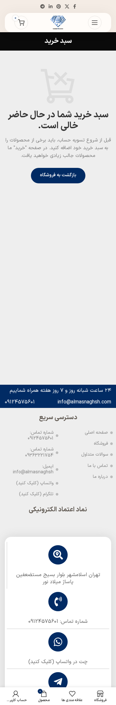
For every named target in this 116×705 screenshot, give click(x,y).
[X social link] (67, 6)
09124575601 (20, 402)
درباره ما (100, 476)
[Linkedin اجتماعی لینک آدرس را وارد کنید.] (50, 6)
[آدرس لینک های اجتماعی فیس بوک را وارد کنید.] (74, 6)
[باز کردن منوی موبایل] (95, 22)
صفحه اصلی (96, 432)
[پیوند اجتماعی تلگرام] (42, 6)
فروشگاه (101, 443)
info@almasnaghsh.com (84, 402)
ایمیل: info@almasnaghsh (33, 469)
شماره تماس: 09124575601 (40, 435)
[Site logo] (58, 22)
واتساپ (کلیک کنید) (34, 483)
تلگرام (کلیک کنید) (36, 494)
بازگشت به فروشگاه (58, 175)
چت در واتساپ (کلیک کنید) (58, 662)
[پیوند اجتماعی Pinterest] (58, 6)
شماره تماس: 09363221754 (39, 452)
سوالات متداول (94, 454)
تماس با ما (98, 465)
